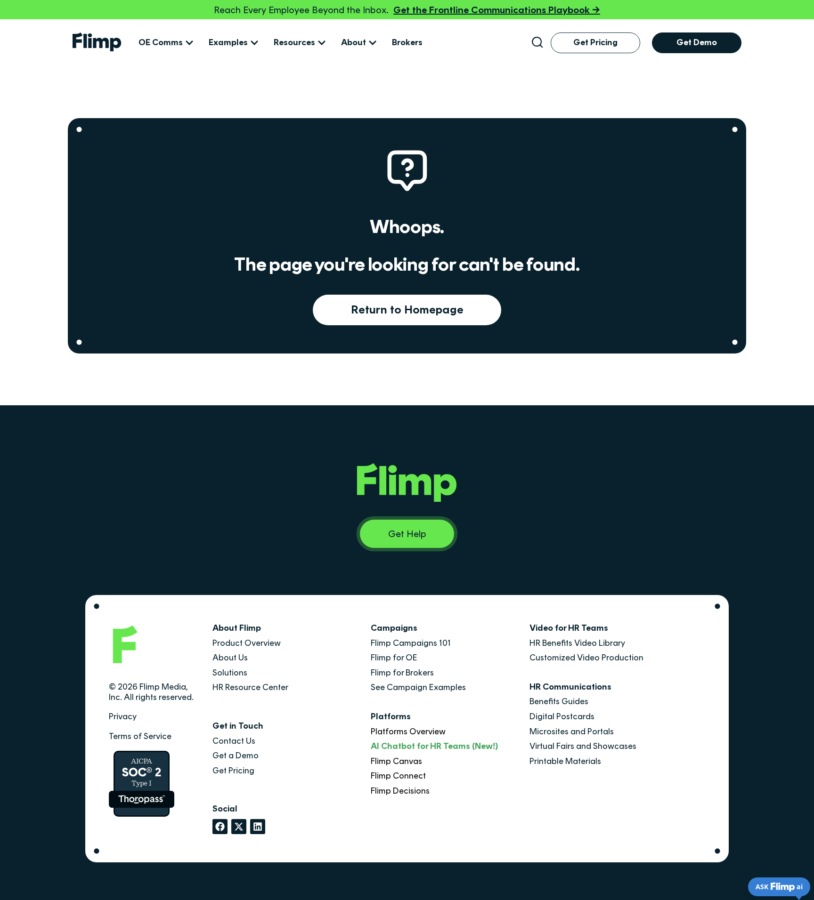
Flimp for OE (394, 657)
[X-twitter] (238, 826)
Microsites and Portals (571, 731)
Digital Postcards (561, 716)
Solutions (229, 672)
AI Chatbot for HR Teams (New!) (434, 746)
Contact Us (233, 741)
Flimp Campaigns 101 (411, 643)
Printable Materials (565, 761)
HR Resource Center (250, 687)
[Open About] (372, 43)
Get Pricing (233, 770)
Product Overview (246, 643)
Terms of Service (140, 736)
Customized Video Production (586, 657)
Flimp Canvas (396, 761)
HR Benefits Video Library (577, 643)
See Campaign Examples (418, 687)
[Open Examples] (254, 43)
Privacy (123, 716)
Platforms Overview (408, 731)
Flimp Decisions (400, 791)
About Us (230, 657)
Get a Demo (235, 755)
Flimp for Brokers (402, 672)
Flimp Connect (398, 776)
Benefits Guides (558, 701)
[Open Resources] (321, 43)
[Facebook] (220, 826)
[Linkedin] (257, 826)
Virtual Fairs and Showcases (582, 746)
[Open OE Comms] (189, 43)
